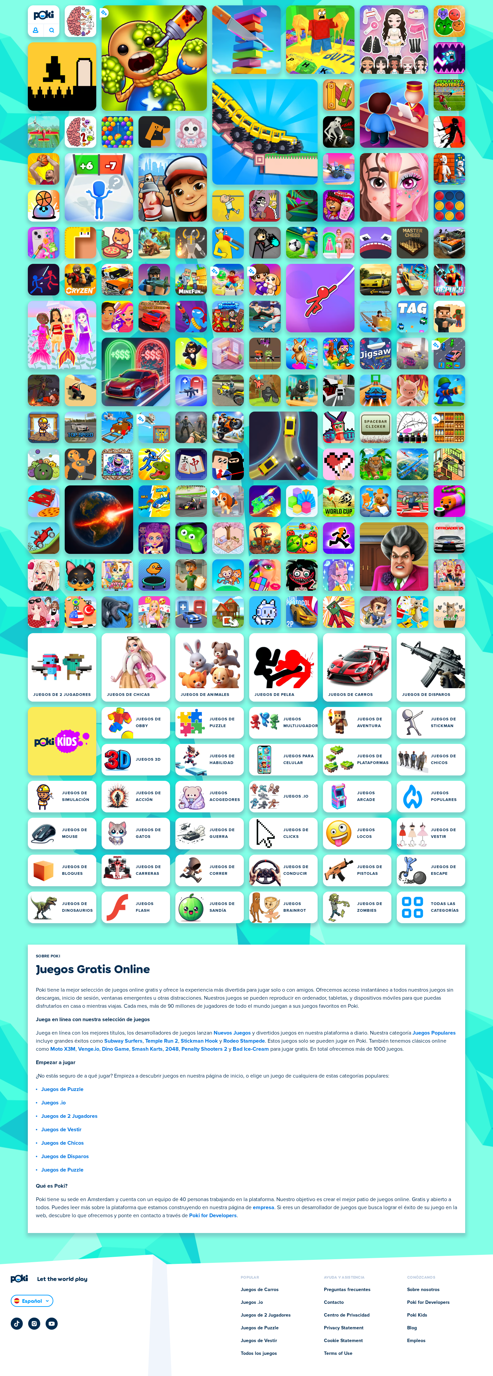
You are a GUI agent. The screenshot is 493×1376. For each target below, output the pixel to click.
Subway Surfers (123, 1041)
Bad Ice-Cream (251, 1049)
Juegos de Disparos (65, 1156)
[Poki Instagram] (34, 1324)
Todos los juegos (259, 1353)
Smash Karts (147, 1049)
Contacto (334, 1302)
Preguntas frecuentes (347, 1289)
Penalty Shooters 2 (204, 1049)
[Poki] (44, 15)
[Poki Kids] (62, 741)
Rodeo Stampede (244, 1041)
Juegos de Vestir (61, 1129)
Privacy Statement (344, 1328)
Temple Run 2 (161, 1041)
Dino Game (115, 1049)
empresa (263, 1207)
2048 (172, 1049)
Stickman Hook (199, 1041)
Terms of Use (338, 1353)
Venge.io (88, 1049)
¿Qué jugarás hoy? (51, 30)
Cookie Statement (343, 1340)
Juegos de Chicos (62, 1143)
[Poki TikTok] (17, 1324)
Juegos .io (53, 1102)
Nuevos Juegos (232, 1033)
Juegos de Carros (260, 1289)
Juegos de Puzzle (62, 1089)
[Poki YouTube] (52, 1324)
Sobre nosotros (423, 1289)
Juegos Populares (434, 1033)
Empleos (416, 1340)
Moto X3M (62, 1049)
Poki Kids (417, 1315)
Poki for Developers (213, 1215)
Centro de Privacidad (347, 1315)
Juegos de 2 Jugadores (69, 1116)
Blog (412, 1328)
